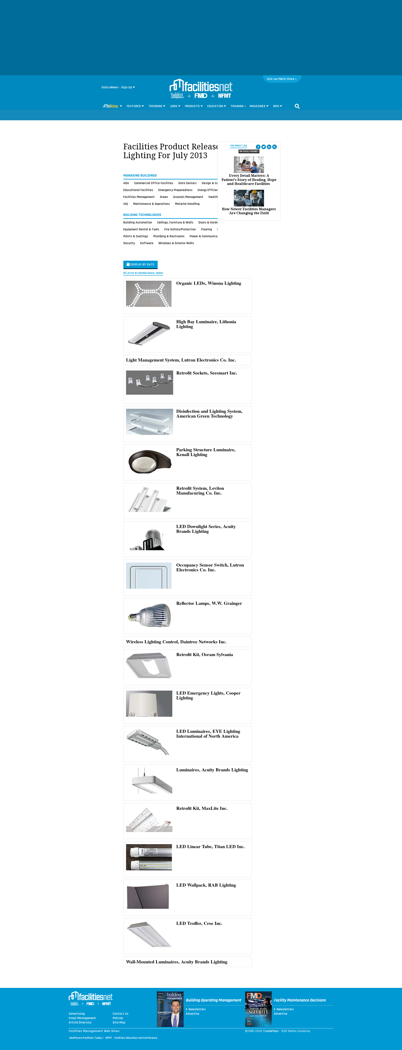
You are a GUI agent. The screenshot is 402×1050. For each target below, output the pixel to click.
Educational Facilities (138, 190)
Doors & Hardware (210, 222)
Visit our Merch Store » (281, 79)
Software (146, 243)
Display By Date (142, 264)
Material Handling (187, 204)
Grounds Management (188, 197)
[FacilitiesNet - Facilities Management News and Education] (201, 85)
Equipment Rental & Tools (141, 229)
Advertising (77, 1013)
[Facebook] (258, 147)
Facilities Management (139, 197)
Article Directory (80, 1022)
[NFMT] (224, 97)
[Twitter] (263, 147)
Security (129, 243)
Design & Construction (217, 183)
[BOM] (177, 97)
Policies (118, 1018)
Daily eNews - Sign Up (117, 87)
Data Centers (187, 183)
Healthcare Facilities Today (85, 1037)
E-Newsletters (196, 1009)
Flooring (206, 229)
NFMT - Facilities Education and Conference (131, 1037)
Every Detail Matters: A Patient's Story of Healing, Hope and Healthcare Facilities (249, 180)
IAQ (125, 204)
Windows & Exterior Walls (176, 243)
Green (164, 197)
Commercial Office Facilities (153, 183)
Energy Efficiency (209, 190)
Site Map (119, 1022)
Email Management (82, 1018)
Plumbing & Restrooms (168, 236)
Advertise (192, 1013)
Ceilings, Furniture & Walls (175, 222)
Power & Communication (206, 236)
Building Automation (137, 222)
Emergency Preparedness (175, 190)
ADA (126, 183)
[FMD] (201, 97)
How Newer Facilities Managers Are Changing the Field (249, 211)
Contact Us (120, 1013)
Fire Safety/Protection (180, 229)
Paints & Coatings (135, 236)
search (297, 106)
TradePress (271, 1031)
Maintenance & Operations (151, 204)
